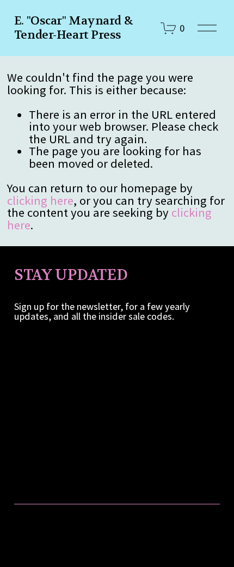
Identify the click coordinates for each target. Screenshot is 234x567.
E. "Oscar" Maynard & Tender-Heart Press (73, 27)
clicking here (40, 200)
